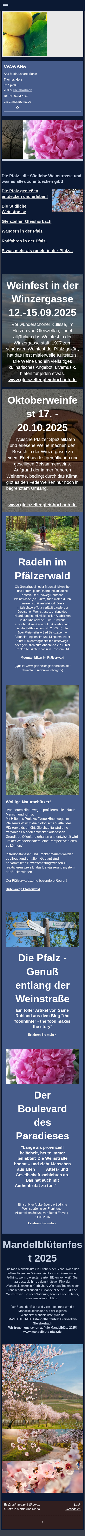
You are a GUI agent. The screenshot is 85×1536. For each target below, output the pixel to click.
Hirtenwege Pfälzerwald (23, 889)
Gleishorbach (22, 90)
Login (77, 1504)
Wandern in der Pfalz (22, 231)
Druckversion (17, 1504)
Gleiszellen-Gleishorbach (26, 221)
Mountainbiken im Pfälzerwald (42, 657)
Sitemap (34, 1504)
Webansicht (73, 1509)
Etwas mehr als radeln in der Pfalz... (37, 250)
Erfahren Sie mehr (41, 1034)
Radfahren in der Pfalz (24, 241)
